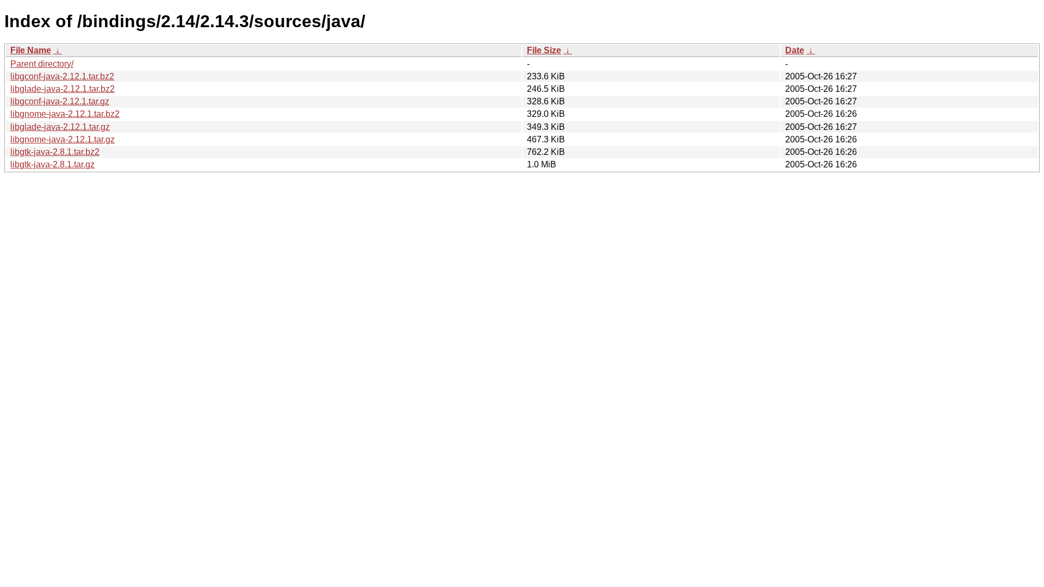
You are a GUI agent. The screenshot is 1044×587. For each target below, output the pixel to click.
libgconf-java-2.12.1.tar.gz (59, 101)
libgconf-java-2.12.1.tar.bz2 (62, 76)
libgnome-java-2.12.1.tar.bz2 (65, 113)
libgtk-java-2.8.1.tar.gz (52, 164)
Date (794, 50)
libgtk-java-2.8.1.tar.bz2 (55, 152)
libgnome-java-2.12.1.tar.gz (62, 139)
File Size (544, 50)
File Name (30, 50)
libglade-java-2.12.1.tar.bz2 (62, 88)
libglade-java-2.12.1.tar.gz (60, 127)
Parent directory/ (41, 63)
